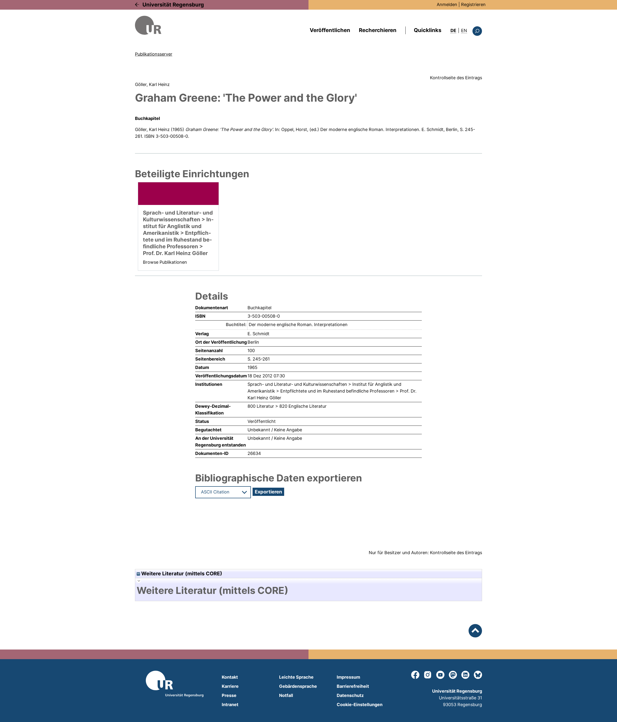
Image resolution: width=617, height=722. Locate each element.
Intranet (230, 704)
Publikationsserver (153, 54)
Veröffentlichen (330, 30)
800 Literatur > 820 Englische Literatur (287, 406)
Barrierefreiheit (353, 686)
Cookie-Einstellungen (359, 704)
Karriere (230, 686)
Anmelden (447, 4)
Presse (229, 695)
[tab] (308, 590)
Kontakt (230, 677)
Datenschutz (350, 695)
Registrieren (473, 4)
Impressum (348, 677)
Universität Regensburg (173, 4)
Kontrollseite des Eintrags (456, 77)
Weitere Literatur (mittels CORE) (181, 574)
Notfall (286, 695)
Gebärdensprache (298, 686)
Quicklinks (427, 30)
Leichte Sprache (296, 677)
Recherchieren (377, 30)
